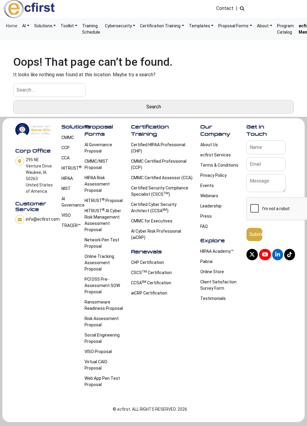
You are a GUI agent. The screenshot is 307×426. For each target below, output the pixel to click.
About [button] (263, 25)
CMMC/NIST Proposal (96, 164)
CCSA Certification (151, 282)
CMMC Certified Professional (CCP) (158, 164)
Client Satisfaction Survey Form (218, 285)
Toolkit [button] (67, 25)
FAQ (204, 226)
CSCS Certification (151, 272)
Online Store (212, 271)
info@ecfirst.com (43, 219)
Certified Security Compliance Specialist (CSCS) (159, 191)
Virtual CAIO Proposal (96, 364)
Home (11, 25)
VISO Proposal (98, 351)
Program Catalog (285, 29)
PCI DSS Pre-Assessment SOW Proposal (102, 285)
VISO (66, 215)
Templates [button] (199, 25)
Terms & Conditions (219, 165)
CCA (65, 158)
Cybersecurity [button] (118, 25)
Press (206, 216)
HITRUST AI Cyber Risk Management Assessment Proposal (103, 220)
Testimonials (213, 298)
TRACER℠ (69, 225)
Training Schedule (91, 29)
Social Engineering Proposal (102, 338)
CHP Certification (147, 262)
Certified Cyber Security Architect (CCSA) (154, 207)
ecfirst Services (215, 155)
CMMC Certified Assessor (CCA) (161, 177)
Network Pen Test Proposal (102, 243)
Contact (225, 8)
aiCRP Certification (149, 293)
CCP (65, 147)
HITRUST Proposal (104, 200)
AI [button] (24, 25)
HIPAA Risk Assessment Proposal (97, 184)
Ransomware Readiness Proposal (104, 305)
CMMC (67, 137)
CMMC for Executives (151, 221)
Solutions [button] (43, 25)
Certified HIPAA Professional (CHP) (158, 147)
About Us (209, 144)
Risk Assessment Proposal (102, 321)
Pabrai (206, 261)
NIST (66, 188)
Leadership (211, 206)
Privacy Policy (213, 175)
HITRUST (69, 168)
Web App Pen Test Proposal (102, 381)
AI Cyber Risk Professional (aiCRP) (156, 234)
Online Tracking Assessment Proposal (99, 262)
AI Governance (69, 201)
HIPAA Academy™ (217, 251)
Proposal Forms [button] (233, 25)
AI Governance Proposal (98, 147)
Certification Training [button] (160, 25)
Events (207, 185)
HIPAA (67, 178)
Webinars (209, 195)
